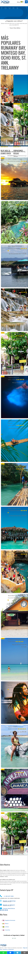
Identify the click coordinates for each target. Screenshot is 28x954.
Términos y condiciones (8, 949)
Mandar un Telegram (9, 905)
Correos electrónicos (9, 908)
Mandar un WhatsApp (9, 901)
